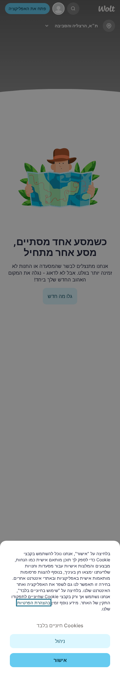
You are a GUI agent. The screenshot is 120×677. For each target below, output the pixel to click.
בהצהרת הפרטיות (33, 602)
